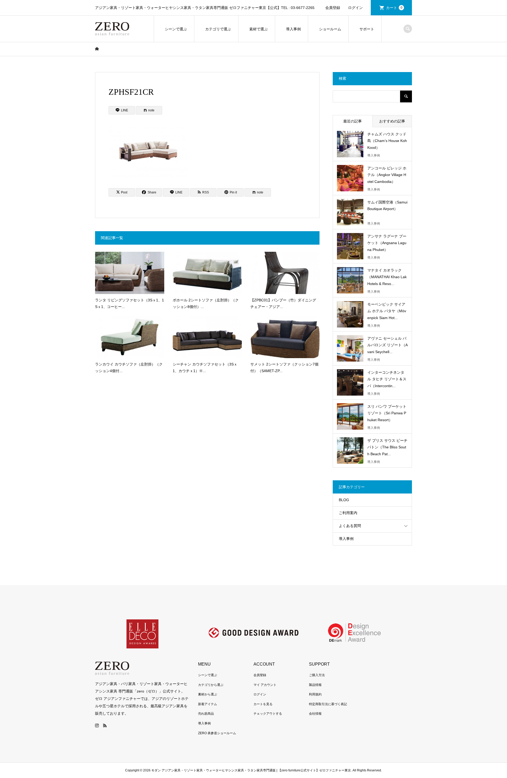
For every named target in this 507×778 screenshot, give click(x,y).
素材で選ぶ (258, 29)
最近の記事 (352, 121)
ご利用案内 (348, 513)
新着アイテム (207, 704)
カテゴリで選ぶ (218, 29)
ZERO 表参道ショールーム (217, 733)
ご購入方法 (317, 675)
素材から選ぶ (207, 694)
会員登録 (332, 8)
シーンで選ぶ (176, 29)
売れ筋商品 (206, 713)
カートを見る (263, 704)
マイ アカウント (264, 685)
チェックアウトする (267, 713)
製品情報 (315, 685)
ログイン (355, 8)
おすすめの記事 (392, 121)
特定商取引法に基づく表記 (328, 704)
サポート (367, 29)
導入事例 (293, 29)
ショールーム (330, 29)
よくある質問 (350, 526)
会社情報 (315, 713)
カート (394, 8)
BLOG (344, 500)
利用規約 (315, 694)
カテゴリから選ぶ (210, 685)
